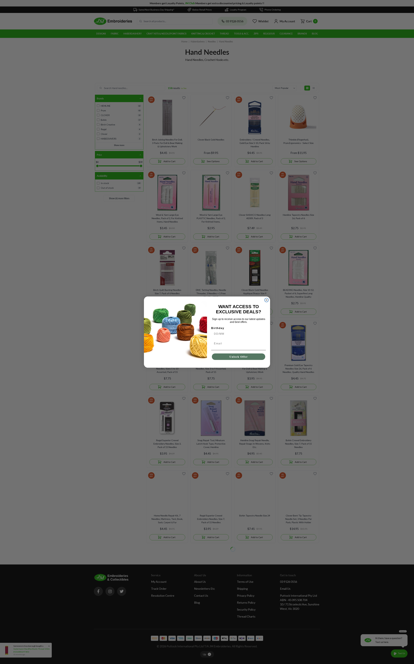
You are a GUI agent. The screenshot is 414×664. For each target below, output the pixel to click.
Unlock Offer (238, 356)
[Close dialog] (266, 300)
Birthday (217, 328)
